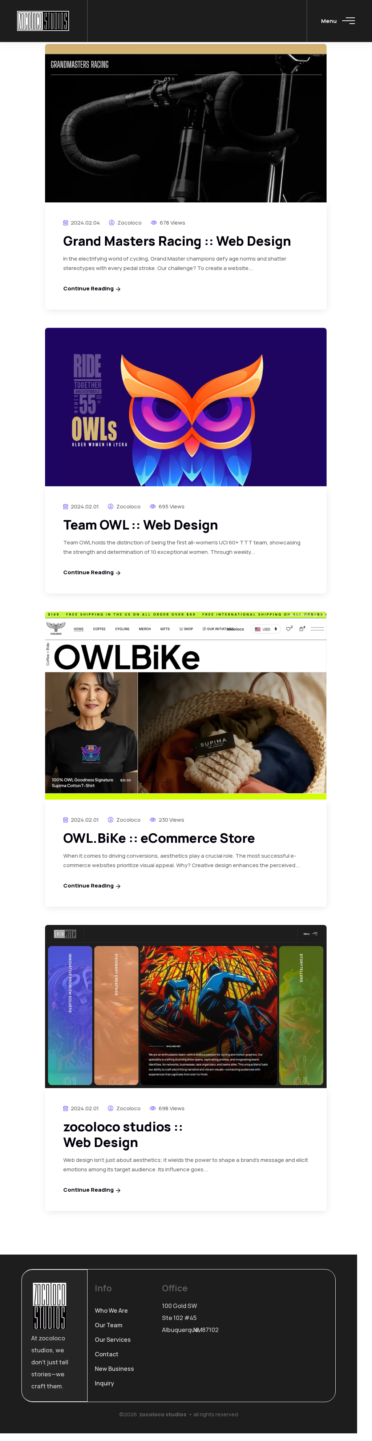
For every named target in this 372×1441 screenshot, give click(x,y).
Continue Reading (88, 288)
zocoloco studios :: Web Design (123, 1134)
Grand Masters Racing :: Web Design (177, 241)
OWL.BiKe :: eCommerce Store (159, 838)
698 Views (171, 1108)
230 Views (171, 820)
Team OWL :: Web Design (140, 525)
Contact (106, 1354)
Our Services (113, 1340)
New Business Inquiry (114, 1376)
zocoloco (129, 222)
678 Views (172, 222)
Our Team (108, 1325)
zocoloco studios (162, 1414)
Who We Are (111, 1311)
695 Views (171, 506)
